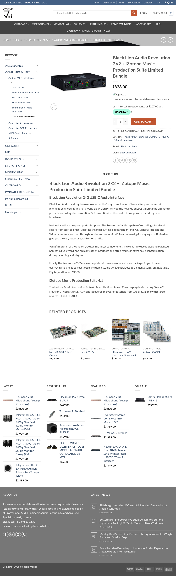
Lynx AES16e (87, 352)
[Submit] (134, 13)
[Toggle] (37, 66)
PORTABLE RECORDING (20, 192)
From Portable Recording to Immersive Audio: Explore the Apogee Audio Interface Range (134, 549)
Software (13, 138)
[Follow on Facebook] (165, 3)
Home (97, 2)
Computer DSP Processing (22, 128)
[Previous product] (170, 40)
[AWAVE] (25, 13)
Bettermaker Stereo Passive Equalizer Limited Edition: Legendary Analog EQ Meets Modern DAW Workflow (131, 521)
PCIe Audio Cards (21, 102)
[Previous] (49, 342)
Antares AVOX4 (151, 352)
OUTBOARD (20, 24)
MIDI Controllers (17, 133)
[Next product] (163, 40)
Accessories (18, 87)
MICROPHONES (40, 24)
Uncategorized (14, 212)
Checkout (148, 2)
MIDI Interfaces (20, 97)
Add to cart (143, 121)
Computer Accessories (20, 123)
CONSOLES (79, 24)
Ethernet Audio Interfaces (25, 92)
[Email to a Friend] (128, 160)
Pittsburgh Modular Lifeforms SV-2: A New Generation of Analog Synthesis (133, 507)
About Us (108, 2)
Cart (159, 2)
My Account (134, 2)
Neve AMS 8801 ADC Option (60, 353)
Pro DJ (9, 205)
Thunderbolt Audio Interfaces (22, 109)
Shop (18, 40)
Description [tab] (110, 174)
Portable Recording (16, 198)
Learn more (163, 99)
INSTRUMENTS (98, 24)
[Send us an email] (172, 3)
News (121, 2)
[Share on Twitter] (122, 160)
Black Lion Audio (129, 146)
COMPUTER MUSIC (121, 24)
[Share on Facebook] (116, 160)
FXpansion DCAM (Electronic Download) (124, 353)
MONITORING (61, 24)
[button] (143, 13)
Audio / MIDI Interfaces (71, 40)
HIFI (158, 24)
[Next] (170, 342)
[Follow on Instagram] (168, 3)
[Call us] (24, 534)
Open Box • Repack (78, 30)
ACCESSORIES (143, 24)
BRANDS (96, 30)
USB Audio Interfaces (107, 40)
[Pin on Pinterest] (134, 160)
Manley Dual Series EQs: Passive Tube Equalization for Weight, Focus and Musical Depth (136, 535)
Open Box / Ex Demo (17, 178)
